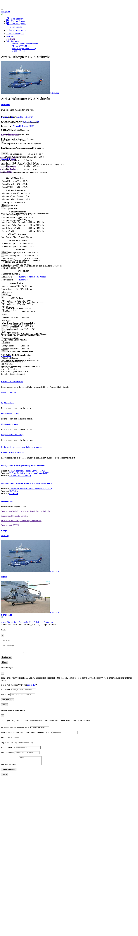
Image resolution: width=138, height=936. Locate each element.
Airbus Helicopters (25, 117)
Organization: (7, 742)
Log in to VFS (7, 700)
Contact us (48, 622)
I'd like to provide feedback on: (15, 728)
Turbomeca (23, 280)
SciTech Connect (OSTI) (20, 476)
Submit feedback (8, 769)
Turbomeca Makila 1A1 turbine (32, 277)
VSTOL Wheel (18, 51)
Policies (37, 622)
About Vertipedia (8, 622)
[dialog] (69, 148)
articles (7, 403)
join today (31, 685)
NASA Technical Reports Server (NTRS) (27, 471)
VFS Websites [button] (12, 41)
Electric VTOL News (21, 46)
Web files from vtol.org (10, 413)
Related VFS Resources (12, 381)
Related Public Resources (12, 452)
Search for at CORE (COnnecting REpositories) (21, 520)
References (6, 356)
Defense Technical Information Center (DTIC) (29, 473)
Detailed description (9, 764)
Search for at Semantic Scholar (14, 516)
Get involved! (25, 622)
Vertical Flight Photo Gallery (24, 48)
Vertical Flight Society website (25, 44)
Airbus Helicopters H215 (23, 126)
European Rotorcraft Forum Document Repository (30, 489)
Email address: (8, 747)
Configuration (7, 117)
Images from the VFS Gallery (12, 435)
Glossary (10, 36)
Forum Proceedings (8, 392)
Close (4, 153)
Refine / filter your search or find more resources (21, 447)
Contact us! (6, 657)
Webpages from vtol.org (10, 424)
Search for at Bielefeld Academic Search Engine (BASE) (25, 511)
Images (4, 530)
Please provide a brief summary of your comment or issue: (26, 732)
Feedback (10, 39)
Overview (5, 104)
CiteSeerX (13, 493)
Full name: (6, 737)
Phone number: (7, 752)
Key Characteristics (10, 135)
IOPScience (14, 491)
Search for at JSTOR (10, 525)
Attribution (54, 93)
